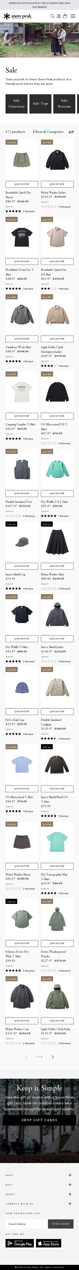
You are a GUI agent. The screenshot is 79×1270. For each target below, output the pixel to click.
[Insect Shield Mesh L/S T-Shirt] (57, 764)
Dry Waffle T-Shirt (17, 647)
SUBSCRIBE (61, 1224)
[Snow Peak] (18, 16)
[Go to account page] (58, 16)
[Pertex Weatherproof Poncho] (57, 919)
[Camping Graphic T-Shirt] (22, 391)
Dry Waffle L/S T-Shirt (54, 502)
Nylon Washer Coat (17, 1029)
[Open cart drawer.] (65, 16)
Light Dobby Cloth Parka (55, 1029)
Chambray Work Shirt (18, 347)
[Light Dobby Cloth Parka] (57, 996)
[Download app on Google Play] (20, 1243)
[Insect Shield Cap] (22, 541)
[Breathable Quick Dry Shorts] (22, 160)
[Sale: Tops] (40, 104)
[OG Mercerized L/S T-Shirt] (57, 391)
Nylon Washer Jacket (53, 192)
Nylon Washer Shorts (18, 874)
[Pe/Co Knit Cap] (22, 687)
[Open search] (52, 16)
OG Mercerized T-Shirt (19, 797)
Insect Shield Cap (16, 574)
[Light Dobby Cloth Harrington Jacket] (57, 314)
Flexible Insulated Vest (19, 502)
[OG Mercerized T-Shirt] (22, 764)
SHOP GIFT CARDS (40, 1120)
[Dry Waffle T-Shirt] (22, 614)
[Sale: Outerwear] (17, 104)
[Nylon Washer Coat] (22, 996)
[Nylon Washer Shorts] (22, 842)
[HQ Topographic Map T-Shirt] (57, 842)
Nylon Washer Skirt (52, 574)
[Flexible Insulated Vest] (22, 469)
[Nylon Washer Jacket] (57, 160)
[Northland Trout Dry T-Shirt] (22, 237)
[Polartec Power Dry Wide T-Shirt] (22, 919)
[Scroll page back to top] (68, 1261)
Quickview (21, 184)
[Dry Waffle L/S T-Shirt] (57, 469)
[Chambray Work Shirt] (22, 314)
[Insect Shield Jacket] (57, 614)
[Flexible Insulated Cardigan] (57, 687)
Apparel (9, 206)
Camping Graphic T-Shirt (20, 424)
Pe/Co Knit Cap (15, 720)
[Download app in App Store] (48, 1243)
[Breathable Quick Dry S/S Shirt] (57, 237)
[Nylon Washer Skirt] (57, 541)
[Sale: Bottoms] (64, 104)
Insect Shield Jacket (52, 647)
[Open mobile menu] (73, 16)
